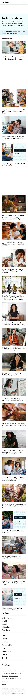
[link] (6, 2)
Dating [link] (23, 31)
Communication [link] (5, 33)
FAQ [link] (15, 671)
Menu (25, 2)
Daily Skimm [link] (7, 618)
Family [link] (11, 33)
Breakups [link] (15, 31)
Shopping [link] (6, 627)
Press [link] (18, 671)
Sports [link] (4, 624)
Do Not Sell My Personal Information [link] (11, 678)
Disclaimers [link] (5, 676)
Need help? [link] (4, 681)
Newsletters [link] (6, 630)
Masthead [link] (10, 671)
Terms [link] (3, 673)
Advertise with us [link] (13, 676)
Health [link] (4, 621)
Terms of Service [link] (9, 694)
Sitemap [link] (4, 684)
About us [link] (4, 671)
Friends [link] (19, 31)
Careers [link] (23, 671)
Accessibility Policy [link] (16, 673)
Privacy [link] (8, 673)
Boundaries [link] (15, 33)
